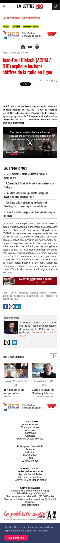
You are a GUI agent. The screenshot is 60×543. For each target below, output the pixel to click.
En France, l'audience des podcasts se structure (14, 392)
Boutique (30, 502)
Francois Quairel (11, 318)
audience (23, 292)
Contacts (30, 435)
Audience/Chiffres (30, 26)
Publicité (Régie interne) (30, 438)
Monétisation (30, 455)
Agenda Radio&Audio (30, 474)
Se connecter (11, 17)
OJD (16, 299)
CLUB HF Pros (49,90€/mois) (30, 493)
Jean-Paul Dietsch (35, 296)
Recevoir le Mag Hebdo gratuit (30, 479)
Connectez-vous (30, 427)
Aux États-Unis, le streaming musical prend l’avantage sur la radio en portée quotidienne (25, 204)
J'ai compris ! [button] (16, 537)
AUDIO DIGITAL (20, 296)
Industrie (30, 452)
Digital (30, 457)
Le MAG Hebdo (30, 460)
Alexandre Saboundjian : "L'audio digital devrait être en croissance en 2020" (43, 392)
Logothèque (30, 432)
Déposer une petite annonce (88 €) (30, 490)
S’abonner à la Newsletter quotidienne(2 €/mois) (30, 499)
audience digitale (38, 292)
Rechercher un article (30, 477)
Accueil (6, 26)
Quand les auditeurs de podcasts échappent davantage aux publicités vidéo (26, 194)
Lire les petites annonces (30, 471)
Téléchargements (30, 504)
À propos (30, 430)
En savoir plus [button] (41, 530)
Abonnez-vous (30, 424)
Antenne (30, 449)
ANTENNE (16, 26)
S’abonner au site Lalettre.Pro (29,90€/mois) (30, 496)
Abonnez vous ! (31, 17)
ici (23, 230)
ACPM (13, 292)
